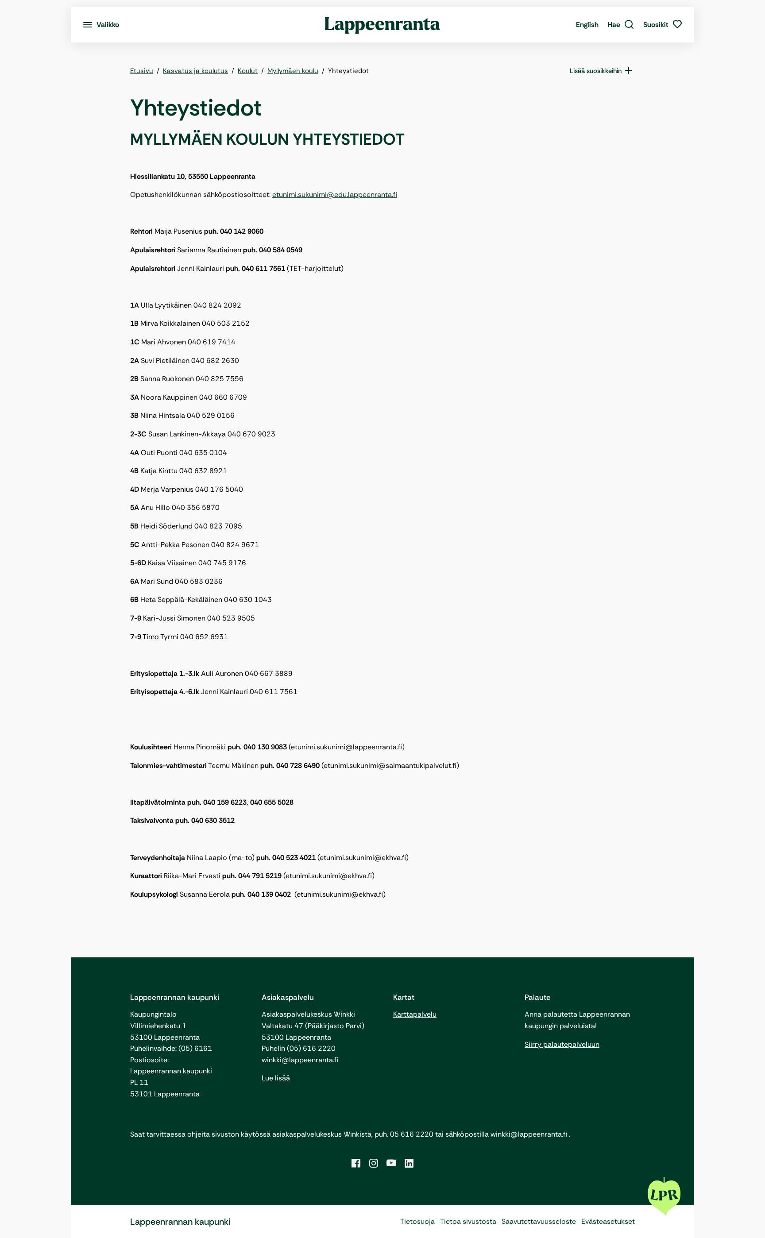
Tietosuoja (417, 1221)
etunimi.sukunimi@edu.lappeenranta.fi (334, 194)
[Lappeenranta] (382, 25)
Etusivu (141, 70)
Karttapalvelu (415, 1014)
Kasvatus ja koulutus (195, 70)
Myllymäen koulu (292, 70)
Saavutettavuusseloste (539, 1221)
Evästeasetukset (608, 1221)
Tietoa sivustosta (468, 1221)
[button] (621, 25)
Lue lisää (276, 1078)
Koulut (248, 70)
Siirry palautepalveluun (562, 1044)
